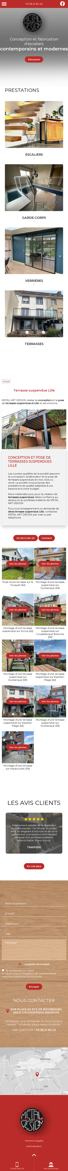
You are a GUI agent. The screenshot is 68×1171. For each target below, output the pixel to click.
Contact (47, 538)
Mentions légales (34, 1140)
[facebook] (62, 5)
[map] (34, 1071)
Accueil (6, 381)
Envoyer (34, 986)
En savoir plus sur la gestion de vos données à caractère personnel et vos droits (29, 975)
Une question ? (34, 1030)
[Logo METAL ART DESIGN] (34, 1136)
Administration (34, 1146)
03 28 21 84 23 (34, 3)
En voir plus (34, 866)
